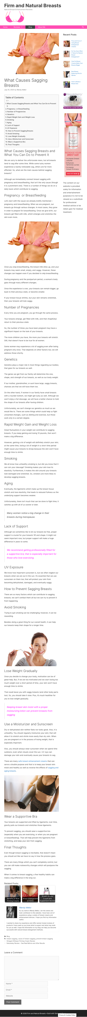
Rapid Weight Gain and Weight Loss (21, 117)
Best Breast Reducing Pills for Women (76, 73)
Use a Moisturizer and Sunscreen (21, 139)
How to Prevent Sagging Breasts (20, 131)
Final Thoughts (13, 145)
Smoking (10, 120)
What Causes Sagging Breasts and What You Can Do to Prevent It (31, 105)
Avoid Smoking (13, 134)
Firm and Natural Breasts (32, 5)
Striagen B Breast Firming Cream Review (21, 941)
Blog (30, 27)
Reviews (17, 27)
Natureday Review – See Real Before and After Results (26, 943)
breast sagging (12, 939)
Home (5, 27)
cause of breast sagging (26, 939)
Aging (9, 123)
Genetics (10, 114)
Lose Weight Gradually (16, 136)
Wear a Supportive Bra (16, 142)
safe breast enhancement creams (33, 761)
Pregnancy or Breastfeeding (18, 109)
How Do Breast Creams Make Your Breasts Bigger (77, 63)
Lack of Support (13, 125)
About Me (41, 27)
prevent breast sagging (44, 939)
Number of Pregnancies (16, 112)
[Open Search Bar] (83, 27)
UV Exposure (12, 128)
